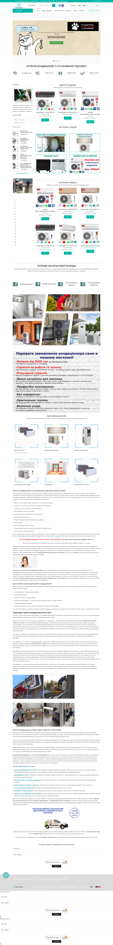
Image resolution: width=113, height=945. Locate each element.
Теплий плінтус (48, 484)
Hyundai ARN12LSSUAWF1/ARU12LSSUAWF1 (45, 210)
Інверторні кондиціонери (51, 450)
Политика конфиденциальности (68, 887)
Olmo (40, 643)
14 (15, 231)
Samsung (90, 114)
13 (15, 228)
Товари (43, 10)
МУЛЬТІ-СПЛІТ (94, 73)
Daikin (94, 621)
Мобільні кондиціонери (81, 450)
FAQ (47, 887)
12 (15, 225)
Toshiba (15, 623)
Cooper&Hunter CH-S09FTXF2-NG (68, 246)
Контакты (40, 887)
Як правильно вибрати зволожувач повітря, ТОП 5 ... (26, 148)
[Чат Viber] (62, 5)
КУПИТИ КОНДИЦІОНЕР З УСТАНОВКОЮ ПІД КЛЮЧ (56, 66)
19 (15, 245)
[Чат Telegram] (59, 5)
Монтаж (53, 887)
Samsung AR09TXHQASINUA (90, 112)
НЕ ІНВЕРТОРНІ (27, 73)
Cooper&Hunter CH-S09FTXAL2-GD (90, 209)
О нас (32, 887)
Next (14, 252)
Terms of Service (47, 889)
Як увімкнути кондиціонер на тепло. (26, 131)
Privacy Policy (40, 889)
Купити (45, 119)
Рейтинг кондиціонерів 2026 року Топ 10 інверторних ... (26, 156)
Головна (38, 10)
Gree (91, 621)
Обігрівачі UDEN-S (19, 450)
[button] (53, 60)
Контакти (81, 10)
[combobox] (23, 122)
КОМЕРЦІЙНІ (71, 73)
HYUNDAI (45, 213)
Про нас (75, 10)
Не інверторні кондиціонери (22, 484)
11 (15, 222)
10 (15, 219)
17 (15, 239)
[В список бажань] (53, 93)
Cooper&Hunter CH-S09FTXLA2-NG (90, 246)
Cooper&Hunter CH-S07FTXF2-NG (45, 112)
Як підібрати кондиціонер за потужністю (24, 140)
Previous (14, 248)
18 (15, 242)
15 (15, 234)
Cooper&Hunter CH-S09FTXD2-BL (45, 246)
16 (15, 236)
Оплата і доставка (59, 10)
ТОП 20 (82, 887)
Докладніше (56, 38)
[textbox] (19, 122)
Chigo (27, 643)
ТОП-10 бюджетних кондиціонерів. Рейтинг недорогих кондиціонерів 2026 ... (26, 165)
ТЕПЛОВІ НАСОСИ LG (26, 284)
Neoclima (35, 643)
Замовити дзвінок (94, 10)
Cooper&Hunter (45, 114)
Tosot (31, 643)
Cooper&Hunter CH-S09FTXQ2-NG (67, 112)
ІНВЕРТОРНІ (49, 73)
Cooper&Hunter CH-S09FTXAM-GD (67, 209)
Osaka (44, 643)
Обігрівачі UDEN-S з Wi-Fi (21, 452)
